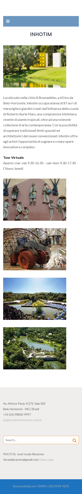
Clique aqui (46, 459)
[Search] (74, 440)
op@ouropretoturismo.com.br (22, 420)
